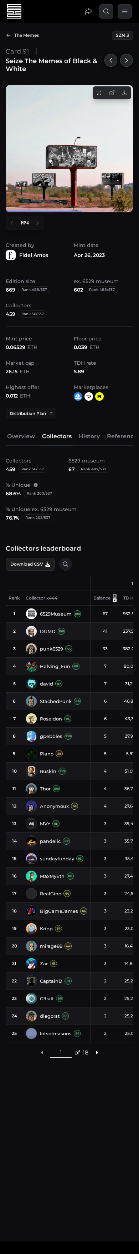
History (89, 436)
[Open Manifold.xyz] (88, 396)
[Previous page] (42, 1052)
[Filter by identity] (65, 564)
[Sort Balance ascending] (115, 596)
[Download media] (124, 92)
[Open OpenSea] (78, 396)
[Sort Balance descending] (115, 600)
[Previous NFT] (110, 60)
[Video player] (69, 148)
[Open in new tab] (111, 92)
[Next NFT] (126, 60)
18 (85, 1052)
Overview (21, 436)
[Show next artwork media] (37, 223)
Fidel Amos (33, 255)
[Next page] (96, 1052)
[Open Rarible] (99, 396)
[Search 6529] (106, 11)
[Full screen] (99, 92)
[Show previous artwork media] (12, 223)
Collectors (57, 436)
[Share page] (88, 11)
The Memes (26, 35)
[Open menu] (125, 11)
